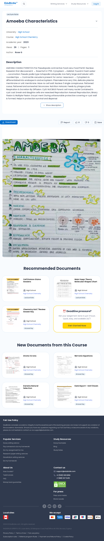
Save (99, 122)
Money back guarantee (12, 482)
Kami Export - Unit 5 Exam (86, 386)
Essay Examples (60, 443)
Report (67, 122)
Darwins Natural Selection (30, 387)
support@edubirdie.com (43, 430)
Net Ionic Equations (84, 356)
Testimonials (8, 475)
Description (13, 62)
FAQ (4, 478)
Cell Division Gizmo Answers (32, 280)
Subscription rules (10, 537)
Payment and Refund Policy (50, 537)
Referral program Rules (28, 537)
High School (23, 32)
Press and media (60, 495)
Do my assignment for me (13, 450)
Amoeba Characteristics (31, 21)
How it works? (8, 471)
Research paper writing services (15, 454)
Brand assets (59, 499)
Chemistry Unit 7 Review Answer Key (34, 310)
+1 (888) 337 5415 (63, 478)
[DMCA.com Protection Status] (77, 484)
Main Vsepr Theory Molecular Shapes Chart (86, 280)
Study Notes (58, 450)
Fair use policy (33, 533)
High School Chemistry (26, 37)
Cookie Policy (68, 537)
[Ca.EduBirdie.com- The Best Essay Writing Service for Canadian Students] (5, 518)
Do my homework (10, 461)
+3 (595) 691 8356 (63, 475)
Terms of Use (21, 533)
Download (10, 122)
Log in (96, 4)
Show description (53, 105)
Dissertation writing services (14, 457)
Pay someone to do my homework (16, 446)
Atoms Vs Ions (29, 356)
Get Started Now (77, 325)
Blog (55, 446)
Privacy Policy (8, 533)
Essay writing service (11, 443)
